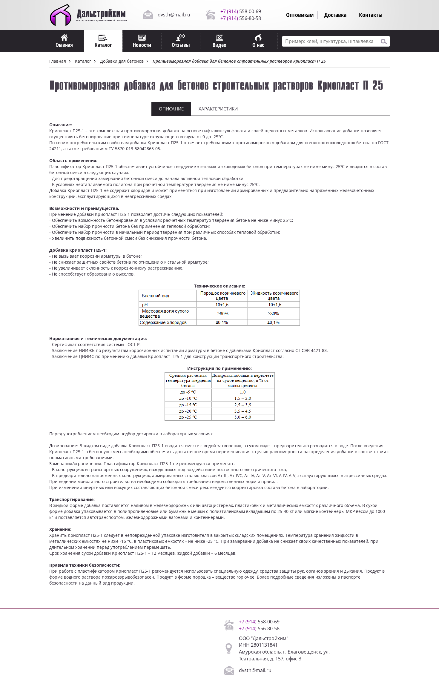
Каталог (83, 61)
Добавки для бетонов (122, 61)
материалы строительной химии (101, 18)
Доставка (335, 15)
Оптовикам (300, 15)
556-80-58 (240, 18)
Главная (57, 61)
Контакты (371, 15)
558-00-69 (240, 11)
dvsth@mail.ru (174, 14)
